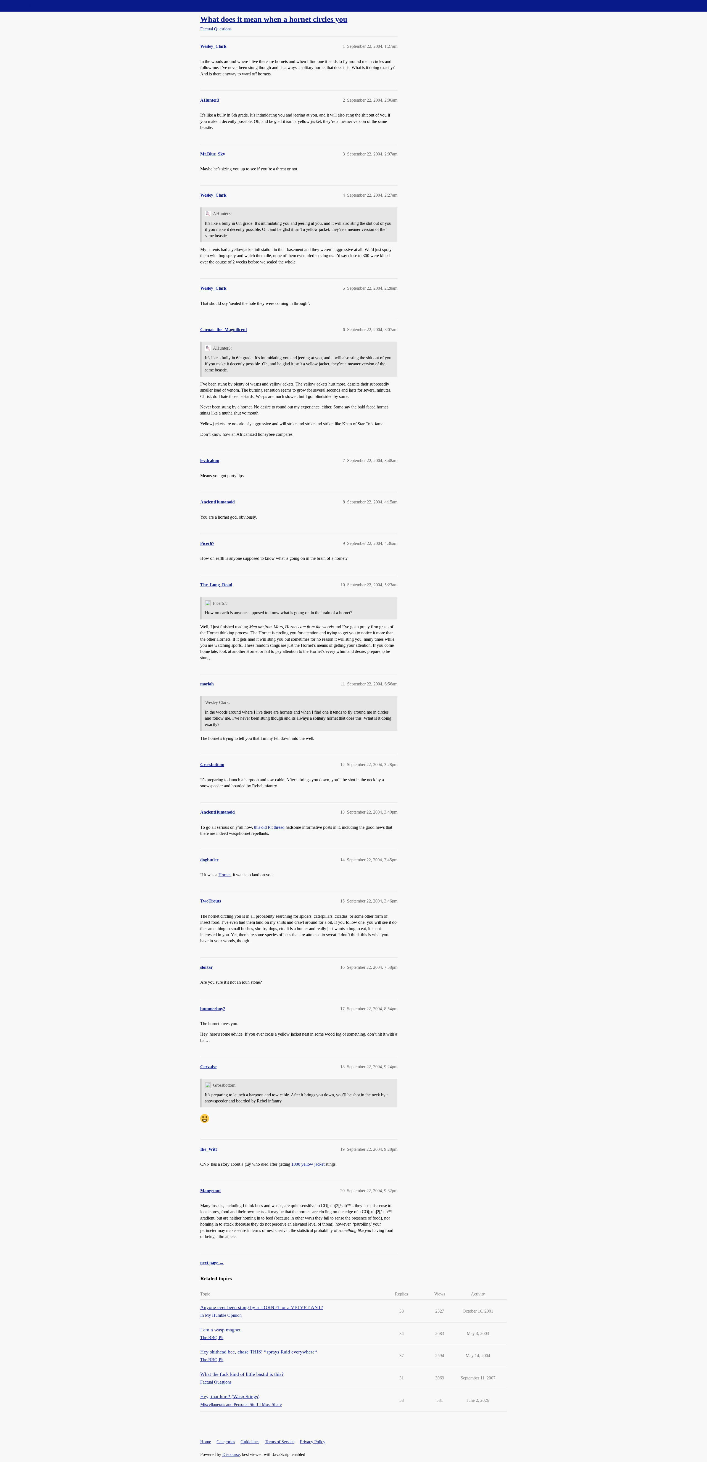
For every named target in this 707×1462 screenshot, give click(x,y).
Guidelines (250, 1441)
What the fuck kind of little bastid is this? (242, 1374)
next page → (212, 1262)
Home (205, 1441)
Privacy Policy (312, 1441)
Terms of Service (279, 1441)
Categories (226, 1441)
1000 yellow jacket (308, 1164)
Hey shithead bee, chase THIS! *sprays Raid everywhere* (258, 1352)
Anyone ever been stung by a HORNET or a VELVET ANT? (261, 1307)
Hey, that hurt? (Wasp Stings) (230, 1396)
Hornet (224, 874)
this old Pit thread (269, 827)
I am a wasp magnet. (221, 1329)
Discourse (231, 1454)
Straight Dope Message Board (29, 5)
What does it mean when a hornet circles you (273, 19)
